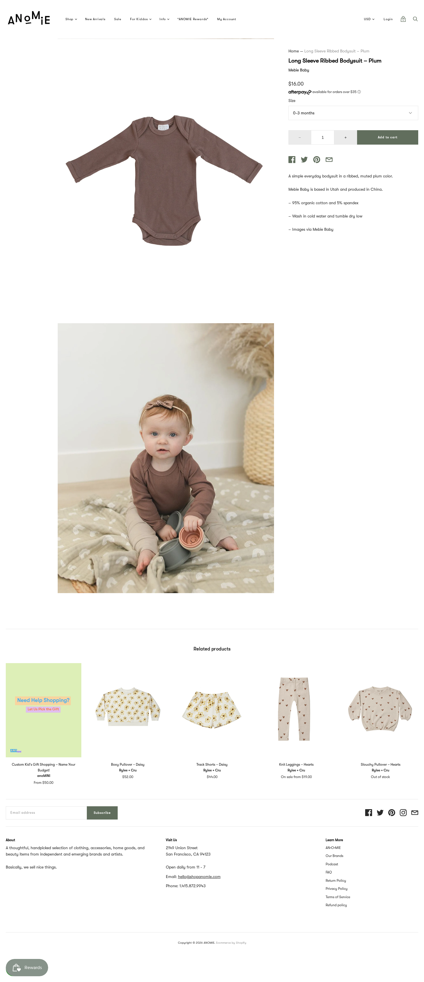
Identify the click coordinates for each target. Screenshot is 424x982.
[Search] (415, 20)
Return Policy (336, 881)
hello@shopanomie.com (199, 876)
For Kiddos (139, 19)
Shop (69, 19)
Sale (117, 19)
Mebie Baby (298, 70)
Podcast (332, 864)
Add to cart (387, 137)
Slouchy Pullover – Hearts (380, 764)
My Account (226, 19)
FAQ (329, 872)
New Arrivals (95, 19)
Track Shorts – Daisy (212, 764)
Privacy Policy (337, 889)
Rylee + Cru (128, 770)
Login (388, 19)
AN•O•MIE (333, 848)
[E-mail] (414, 813)
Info (163, 19)
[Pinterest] (391, 813)
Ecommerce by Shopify (231, 942)
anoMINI (43, 776)
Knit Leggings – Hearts (296, 764)
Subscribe (102, 813)
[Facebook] (368, 813)
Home (293, 51)
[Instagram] (403, 813)
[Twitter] (380, 813)
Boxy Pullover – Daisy (128, 764)
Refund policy (336, 905)
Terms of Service (338, 897)
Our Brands (334, 856)
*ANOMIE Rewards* (193, 19)
